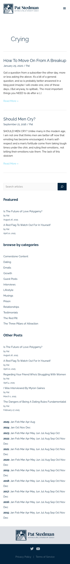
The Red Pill (10, 318)
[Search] (62, 186)
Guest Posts (10, 278)
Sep (52, 433)
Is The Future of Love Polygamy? (22, 211)
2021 (6, 449)
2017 (6, 491)
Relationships (11, 306)
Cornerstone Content (15, 256)
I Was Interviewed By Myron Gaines (24, 388)
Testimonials (10, 312)
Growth (7, 273)
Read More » (11, 100)
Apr (27, 421)
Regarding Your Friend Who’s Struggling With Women (34, 374)
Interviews (9, 284)
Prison (7, 301)
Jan (12, 421)
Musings (8, 295)
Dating (7, 262)
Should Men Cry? (19, 119)
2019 (6, 470)
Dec (28, 427)
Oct (17, 427)
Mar (22, 421)
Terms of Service (45, 556)
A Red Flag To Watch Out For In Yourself (26, 224)
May (32, 433)
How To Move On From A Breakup (34, 60)
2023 (6, 433)
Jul (42, 433)
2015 (6, 512)
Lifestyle (8, 289)
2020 (6, 459)
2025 (6, 421)
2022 (6, 438)
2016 (6, 502)
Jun (38, 433)
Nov (22, 427)
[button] (64, 8)
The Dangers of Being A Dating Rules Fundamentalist (34, 401)
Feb (17, 421)
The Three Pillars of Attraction (20, 323)
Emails (7, 267)
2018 (6, 480)
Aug (32, 421)
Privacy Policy (23, 556)
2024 (6, 427)
